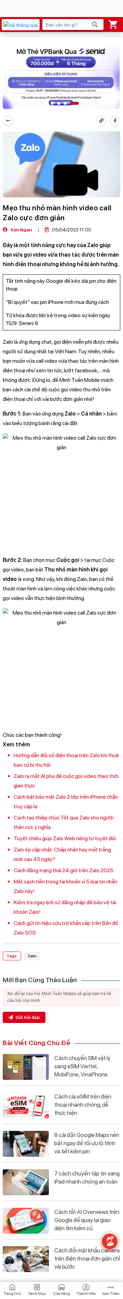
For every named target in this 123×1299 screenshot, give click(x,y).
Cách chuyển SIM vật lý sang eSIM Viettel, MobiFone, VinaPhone (82, 1066)
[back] (8, 121)
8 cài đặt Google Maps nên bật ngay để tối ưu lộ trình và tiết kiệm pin (86, 1143)
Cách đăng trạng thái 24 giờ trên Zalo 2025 (63, 870)
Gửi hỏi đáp (27, 1017)
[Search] (95, 24)
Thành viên (86, 1294)
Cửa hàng (61, 1294)
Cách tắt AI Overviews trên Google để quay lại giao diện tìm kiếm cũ (86, 1220)
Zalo (32, 956)
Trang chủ (12, 1294)
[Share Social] (115, 121)
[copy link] (101, 121)
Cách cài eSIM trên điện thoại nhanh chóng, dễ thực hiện (82, 1104)
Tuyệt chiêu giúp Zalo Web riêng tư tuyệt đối (65, 838)
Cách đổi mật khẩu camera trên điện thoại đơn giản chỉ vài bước (87, 1258)
